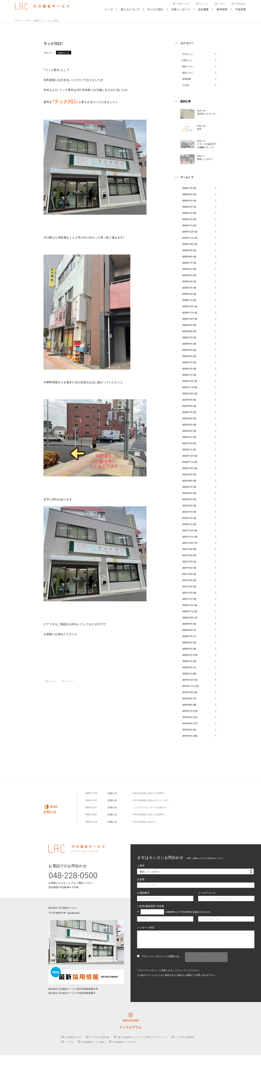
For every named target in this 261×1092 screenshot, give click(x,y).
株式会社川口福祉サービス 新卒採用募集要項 (71, 988)
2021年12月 (188, 530)
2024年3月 (187, 362)
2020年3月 (187, 661)
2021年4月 (187, 580)
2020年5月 (187, 648)
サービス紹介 (155, 9)
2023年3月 (187, 437)
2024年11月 (188, 312)
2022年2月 (187, 518)
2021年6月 (187, 567)
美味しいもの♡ (205, 159)
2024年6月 (187, 343)
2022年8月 (187, 480)
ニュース (204, 3)
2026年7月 (187, 188)
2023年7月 (187, 412)
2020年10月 (188, 617)
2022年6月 (187, 493)
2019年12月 (188, 679)
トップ (109, 9)
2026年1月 (187, 225)
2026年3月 (187, 212)
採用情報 (186, 78)
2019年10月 (188, 692)
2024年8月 (187, 331)
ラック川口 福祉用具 (185, 1037)
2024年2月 (187, 368)
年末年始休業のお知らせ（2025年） (148, 793)
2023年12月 (188, 381)
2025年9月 (187, 250)
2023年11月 (188, 387)
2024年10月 (188, 318)
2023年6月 (187, 418)
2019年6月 (187, 717)
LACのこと (63, 52)
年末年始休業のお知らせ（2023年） (148, 814)
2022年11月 (188, 461)
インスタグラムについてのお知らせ (149, 807)
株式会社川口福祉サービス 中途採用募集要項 (71, 993)
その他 (185, 85)
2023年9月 (187, 399)
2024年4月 (187, 356)
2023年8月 (187, 405)
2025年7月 (187, 262)
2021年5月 (187, 574)
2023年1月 (187, 449)
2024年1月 (187, 374)
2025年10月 (188, 244)
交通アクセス (183, 3)
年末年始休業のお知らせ (144, 821)
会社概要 (203, 9)
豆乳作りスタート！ (206, 113)
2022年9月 (187, 474)
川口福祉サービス (73, 1037)
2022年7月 (187, 486)
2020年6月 (187, 642)
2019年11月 (188, 686)
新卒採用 (222, 9)
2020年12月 (188, 605)
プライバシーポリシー (153, 956)
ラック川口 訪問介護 (99, 1037)
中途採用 (240, 9)
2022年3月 (187, 511)
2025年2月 (187, 293)
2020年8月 (187, 630)
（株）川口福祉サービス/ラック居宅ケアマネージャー (142, 1037)
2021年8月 (187, 555)
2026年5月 (187, 200)
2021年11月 (188, 536)
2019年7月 (187, 710)
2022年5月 (187, 499)
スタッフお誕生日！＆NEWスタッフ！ (206, 145)
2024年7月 (187, 337)
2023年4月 (187, 430)
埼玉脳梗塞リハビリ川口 (124, 1041)
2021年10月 (188, 542)
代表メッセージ (180, 9)
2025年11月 (188, 237)
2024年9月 (187, 325)
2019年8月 (187, 704)
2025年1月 (187, 300)
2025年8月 (187, 256)
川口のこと (187, 53)
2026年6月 (187, 194)
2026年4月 (187, 206)
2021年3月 (187, 586)
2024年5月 (187, 349)
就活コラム (187, 72)
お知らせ (112, 793)
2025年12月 (188, 231)
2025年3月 (187, 287)
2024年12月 (188, 306)
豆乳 (199, 128)
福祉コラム (187, 66)
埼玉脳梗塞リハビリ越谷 (93, 1041)
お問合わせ (240, 3)
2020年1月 (187, 673)
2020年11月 (188, 611)
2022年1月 (187, 524)
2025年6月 (187, 269)
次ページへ (68, 681)
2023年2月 (187, 443)
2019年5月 (187, 723)
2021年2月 (187, 592)
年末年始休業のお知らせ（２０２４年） (150, 800)
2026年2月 (187, 219)
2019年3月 (187, 735)
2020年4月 (187, 654)
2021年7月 (187, 561)
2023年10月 (188, 393)
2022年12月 (188, 455)
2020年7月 (187, 636)
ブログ (222, 3)
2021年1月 (187, 598)
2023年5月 (187, 424)
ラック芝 (69, 1041)
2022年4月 (187, 505)
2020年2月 (187, 667)
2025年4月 (187, 281)
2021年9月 (187, 549)
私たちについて (130, 9)
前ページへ (50, 681)
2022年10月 (188, 468)
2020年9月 (187, 623)
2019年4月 (187, 729)
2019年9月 (187, 698)
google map (73, 912)
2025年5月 (187, 275)
